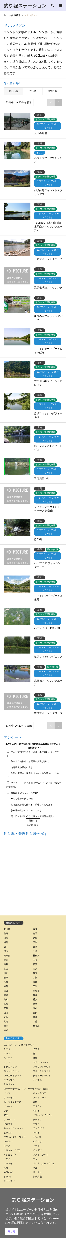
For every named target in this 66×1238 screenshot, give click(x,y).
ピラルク (8, 1132)
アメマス (37, 1080)
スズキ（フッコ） (42, 1154)
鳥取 (6, 1004)
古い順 (33, 91)
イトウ (7, 1093)
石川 (35, 968)
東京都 (7, 955)
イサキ (7, 1159)
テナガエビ (9, 1181)
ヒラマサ (37, 1141)
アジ (35, 1159)
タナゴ (7, 1062)
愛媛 (35, 995)
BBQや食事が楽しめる (22, 798)
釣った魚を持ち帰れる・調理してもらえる (32, 804)
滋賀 (6, 986)
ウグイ (36, 1110)
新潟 (35, 964)
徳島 (6, 995)
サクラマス (9, 1080)
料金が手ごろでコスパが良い (25, 792)
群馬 (35, 946)
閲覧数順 (52, 91)
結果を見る (32, 825)
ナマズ (36, 1124)
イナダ (36, 1146)
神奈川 (36, 955)
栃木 (6, 946)
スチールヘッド (40, 1062)
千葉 (35, 951)
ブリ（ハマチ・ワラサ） (16, 1137)
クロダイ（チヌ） (12, 1150)
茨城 (35, 942)
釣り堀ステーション (33, 1199)
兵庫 (35, 982)
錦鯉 (35, 1102)
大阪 (35, 977)
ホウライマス (10, 1097)
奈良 (6, 990)
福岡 (35, 1012)
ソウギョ (8, 1106)
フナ (6, 1110)
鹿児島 (36, 1026)
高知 (6, 999)
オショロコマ (39, 1093)
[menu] (60, 5)
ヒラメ (7, 1146)
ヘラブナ (8, 1058)
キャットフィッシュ (13, 1128)
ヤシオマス (9, 1084)
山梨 (35, 960)
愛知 (35, 973)
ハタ (6, 1168)
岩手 (35, 933)
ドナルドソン (10, 1066)
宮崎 (6, 1021)
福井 (6, 973)
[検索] (52, 5)
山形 (6, 938)
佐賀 (6, 1017)
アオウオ (37, 1106)
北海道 (7, 929)
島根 (35, 1004)
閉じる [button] (11, 1231)
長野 (6, 964)
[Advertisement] (33, 876)
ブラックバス (39, 1097)
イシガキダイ (10, 1154)
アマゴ (7, 1053)
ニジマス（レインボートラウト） (20, 1044)
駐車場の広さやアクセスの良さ (26, 810)
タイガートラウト (42, 1075)
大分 (35, 1021)
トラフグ (8, 1176)
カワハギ (8, 1172)
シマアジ (8, 1141)
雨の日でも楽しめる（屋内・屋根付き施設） (33, 816)
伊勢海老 (37, 1176)
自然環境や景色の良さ (22, 767)
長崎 (35, 1017)
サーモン (37, 1172)
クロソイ (8, 1163)
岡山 (35, 1008)
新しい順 (13, 91)
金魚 (35, 1058)
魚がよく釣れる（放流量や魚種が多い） (30, 761)
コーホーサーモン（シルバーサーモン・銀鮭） (27, 1088)
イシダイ (37, 1150)
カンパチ (37, 1137)
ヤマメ (7, 1049)
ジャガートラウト (12, 1075)
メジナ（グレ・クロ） (44, 1163)
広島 (6, 1008)
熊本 (6, 1026)
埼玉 (6, 951)
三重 (35, 986)
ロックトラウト (11, 1071)
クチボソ (37, 1119)
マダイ (36, 1132)
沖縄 (6, 1030)
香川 (35, 999)
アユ (6, 1115)
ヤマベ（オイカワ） (43, 1115)
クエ (35, 1168)
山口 (6, 1012)
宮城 (35, 938)
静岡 (6, 960)
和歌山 (36, 990)
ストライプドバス (12, 1102)
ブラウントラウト (42, 1066)
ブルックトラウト (42, 1071)
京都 (6, 982)
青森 (35, 929)
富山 (6, 968)
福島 (6, 942)
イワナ (36, 1049)
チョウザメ (38, 1128)
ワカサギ (8, 1124)
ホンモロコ (9, 1119)
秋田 (6, 933)
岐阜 (6, 977)
